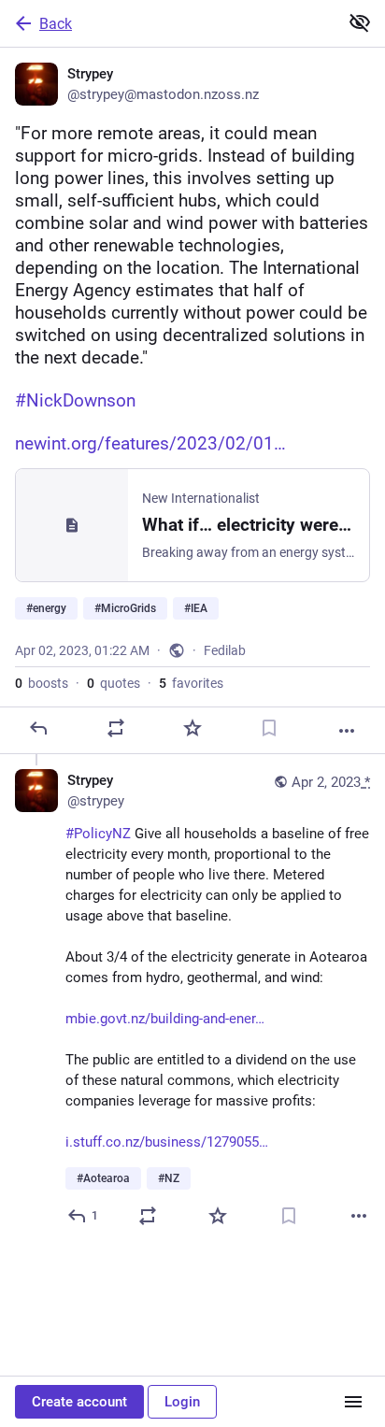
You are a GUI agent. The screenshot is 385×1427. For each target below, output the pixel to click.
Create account (79, 1401)
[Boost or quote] (116, 728)
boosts (41, 683)
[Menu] (353, 1402)
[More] (346, 731)
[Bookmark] (269, 728)
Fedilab (225, 650)
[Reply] (38, 728)
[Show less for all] (360, 22)
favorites (191, 683)
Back (55, 24)
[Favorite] (192, 728)
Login (182, 1401)
